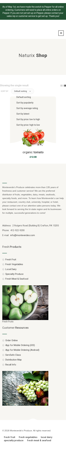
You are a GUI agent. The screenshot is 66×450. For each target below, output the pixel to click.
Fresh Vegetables (14, 264)
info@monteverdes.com (22, 235)
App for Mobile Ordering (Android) (22, 350)
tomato (33, 152)
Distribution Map (13, 359)
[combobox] (38, 111)
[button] (22, 91)
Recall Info (10, 364)
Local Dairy (10, 269)
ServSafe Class (13, 355)
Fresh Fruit (10, 259)
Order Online (11, 340)
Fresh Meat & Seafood (16, 278)
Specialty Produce (14, 274)
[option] (39, 97)
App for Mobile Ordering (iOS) (20, 345)
